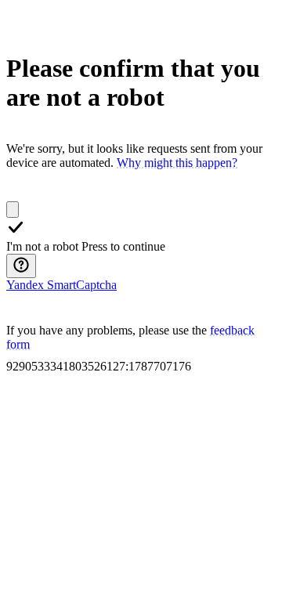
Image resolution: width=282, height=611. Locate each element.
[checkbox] (12, 209)
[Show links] (21, 266)
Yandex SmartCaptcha (61, 284)
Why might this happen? (177, 162)
